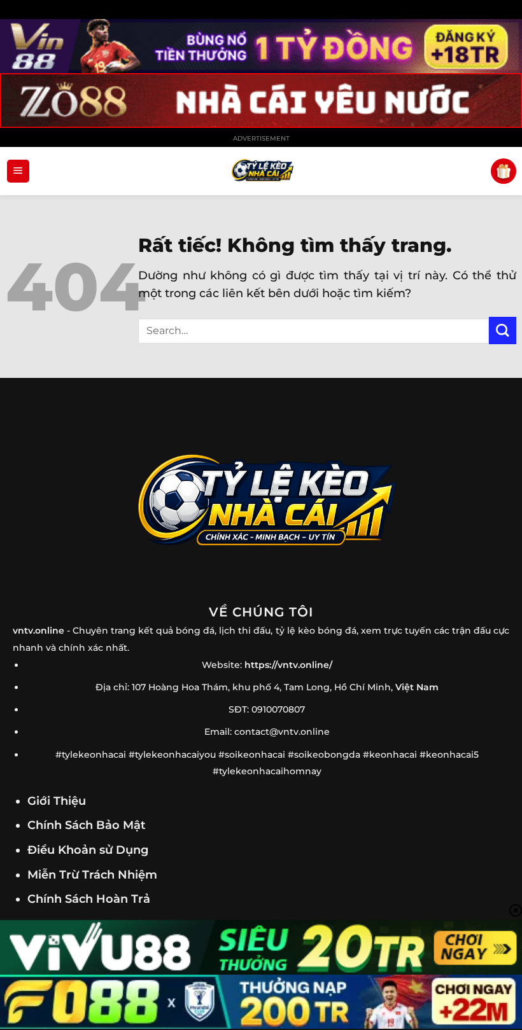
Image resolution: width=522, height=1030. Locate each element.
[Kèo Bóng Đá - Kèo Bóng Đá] (261, 171)
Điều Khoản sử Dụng (87, 849)
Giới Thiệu (56, 800)
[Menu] (18, 171)
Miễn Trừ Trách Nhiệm (92, 874)
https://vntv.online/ (288, 665)
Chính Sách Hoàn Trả (88, 898)
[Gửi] (502, 330)
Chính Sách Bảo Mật (86, 825)
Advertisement (261, 138)
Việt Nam (417, 687)
